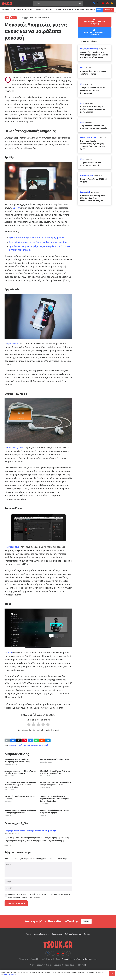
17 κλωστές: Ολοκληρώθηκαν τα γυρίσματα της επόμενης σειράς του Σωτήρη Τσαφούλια (54, 798)
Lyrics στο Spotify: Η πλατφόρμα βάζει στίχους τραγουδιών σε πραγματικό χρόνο (92, 145)
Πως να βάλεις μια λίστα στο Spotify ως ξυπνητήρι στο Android (38, 242)
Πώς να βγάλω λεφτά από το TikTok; (54, 759)
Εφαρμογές (18, 745)
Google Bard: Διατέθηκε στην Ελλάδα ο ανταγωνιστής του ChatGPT (55, 783)
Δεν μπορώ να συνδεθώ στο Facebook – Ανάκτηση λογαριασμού (92, 90)
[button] (98, 9)
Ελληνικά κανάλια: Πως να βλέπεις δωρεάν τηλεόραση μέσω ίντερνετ (92, 109)
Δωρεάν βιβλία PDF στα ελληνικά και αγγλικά (90, 164)
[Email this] (7, 740)
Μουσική (26, 745)
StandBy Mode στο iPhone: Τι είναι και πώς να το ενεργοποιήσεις (55, 772)
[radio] (29, 725)
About (28, 934)
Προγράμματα (36, 745)
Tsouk (84, 965)
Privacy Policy (67, 959)
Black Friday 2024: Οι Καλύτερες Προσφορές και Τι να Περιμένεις (17, 760)
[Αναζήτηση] (80, 3)
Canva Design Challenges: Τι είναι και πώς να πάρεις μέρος (55, 811)
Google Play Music (15, 447)
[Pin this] (24, 740)
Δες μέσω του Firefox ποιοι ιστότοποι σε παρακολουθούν (93, 127)
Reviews (83, 192)
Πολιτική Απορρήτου (73, 934)
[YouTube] (103, 3)
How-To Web (84, 176)
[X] (98, 3)
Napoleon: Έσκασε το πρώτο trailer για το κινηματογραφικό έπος (20, 811)
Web (81, 49)
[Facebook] (94, 3)
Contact (87, 934)
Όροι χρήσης (57, 934)
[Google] (107, 3)
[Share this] (13, 740)
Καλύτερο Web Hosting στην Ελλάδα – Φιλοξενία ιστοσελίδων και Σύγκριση (92, 198)
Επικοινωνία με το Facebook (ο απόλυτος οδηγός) (93, 72)
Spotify (16, 208)
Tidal (9, 652)
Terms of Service (84, 959)
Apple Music (12, 343)
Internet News (85, 138)
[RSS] (112, 3)
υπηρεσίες (45, 745)
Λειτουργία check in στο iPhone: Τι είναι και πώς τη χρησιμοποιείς (20, 772)
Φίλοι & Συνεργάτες (41, 934)
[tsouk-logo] (7, 3)
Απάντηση (8, 845)
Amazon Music (13, 547)
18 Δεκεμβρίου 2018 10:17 (13, 833)
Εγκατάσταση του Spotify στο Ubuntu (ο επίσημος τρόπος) (36, 237)
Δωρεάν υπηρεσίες (91, 49)
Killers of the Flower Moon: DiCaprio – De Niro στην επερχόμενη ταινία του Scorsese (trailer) (20, 784)
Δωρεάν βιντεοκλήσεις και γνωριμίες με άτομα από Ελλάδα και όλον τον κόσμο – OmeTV (94, 55)
